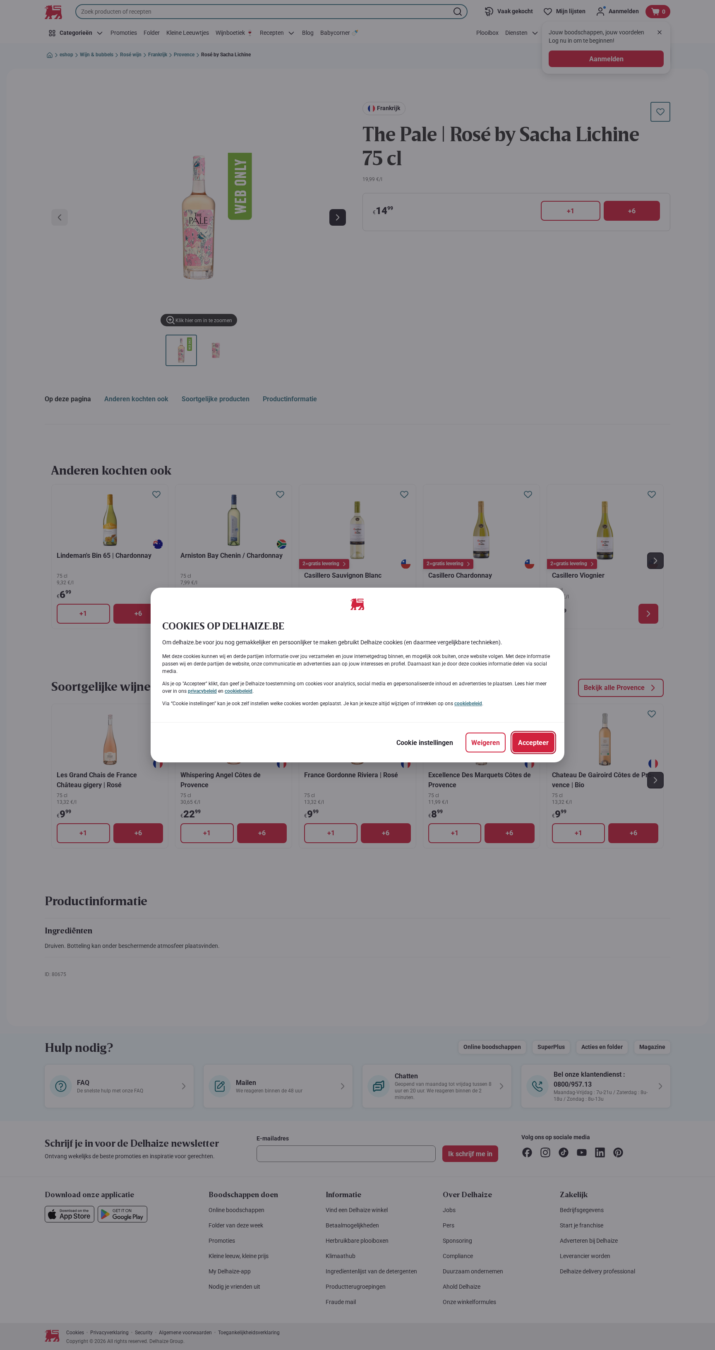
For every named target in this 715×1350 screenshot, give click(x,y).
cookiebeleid (238, 691)
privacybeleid (202, 691)
